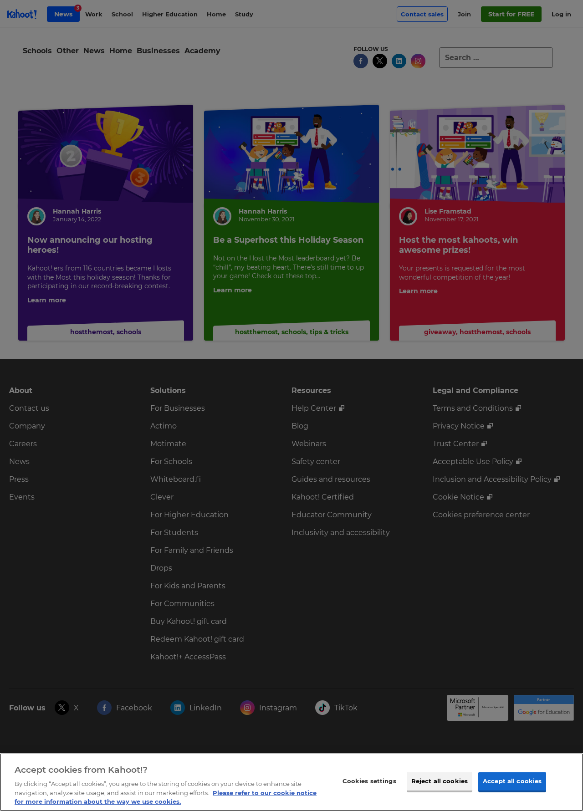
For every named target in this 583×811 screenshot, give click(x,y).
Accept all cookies (512, 781)
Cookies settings (369, 781)
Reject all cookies (439, 781)
